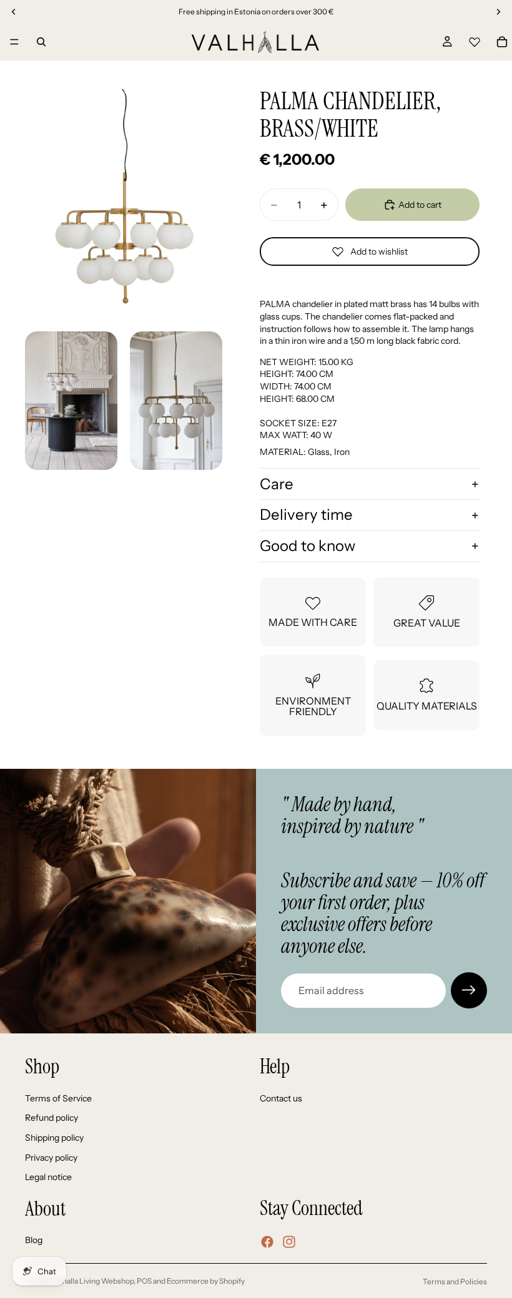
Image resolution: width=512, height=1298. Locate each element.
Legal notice (48, 1177)
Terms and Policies (455, 1281)
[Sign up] (469, 990)
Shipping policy (54, 1137)
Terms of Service (58, 1098)
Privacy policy (51, 1157)
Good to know (307, 546)
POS (144, 1281)
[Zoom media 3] (176, 400)
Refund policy (51, 1118)
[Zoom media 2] (71, 400)
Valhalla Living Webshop (93, 1281)
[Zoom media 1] (123, 196)
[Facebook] (267, 1241)
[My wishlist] (474, 40)
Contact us (281, 1098)
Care (276, 484)
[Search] (41, 42)
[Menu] (14, 41)
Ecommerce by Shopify (206, 1281)
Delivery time (306, 514)
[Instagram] (289, 1241)
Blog (33, 1240)
